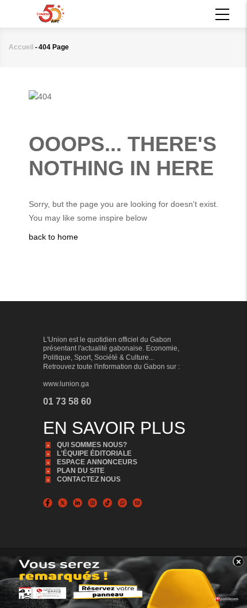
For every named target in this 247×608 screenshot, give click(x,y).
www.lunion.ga (66, 384)
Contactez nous (89, 479)
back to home (53, 236)
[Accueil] (50, 12)
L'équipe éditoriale (94, 453)
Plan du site (81, 471)
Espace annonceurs (97, 462)
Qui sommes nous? (92, 445)
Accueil (21, 47)
